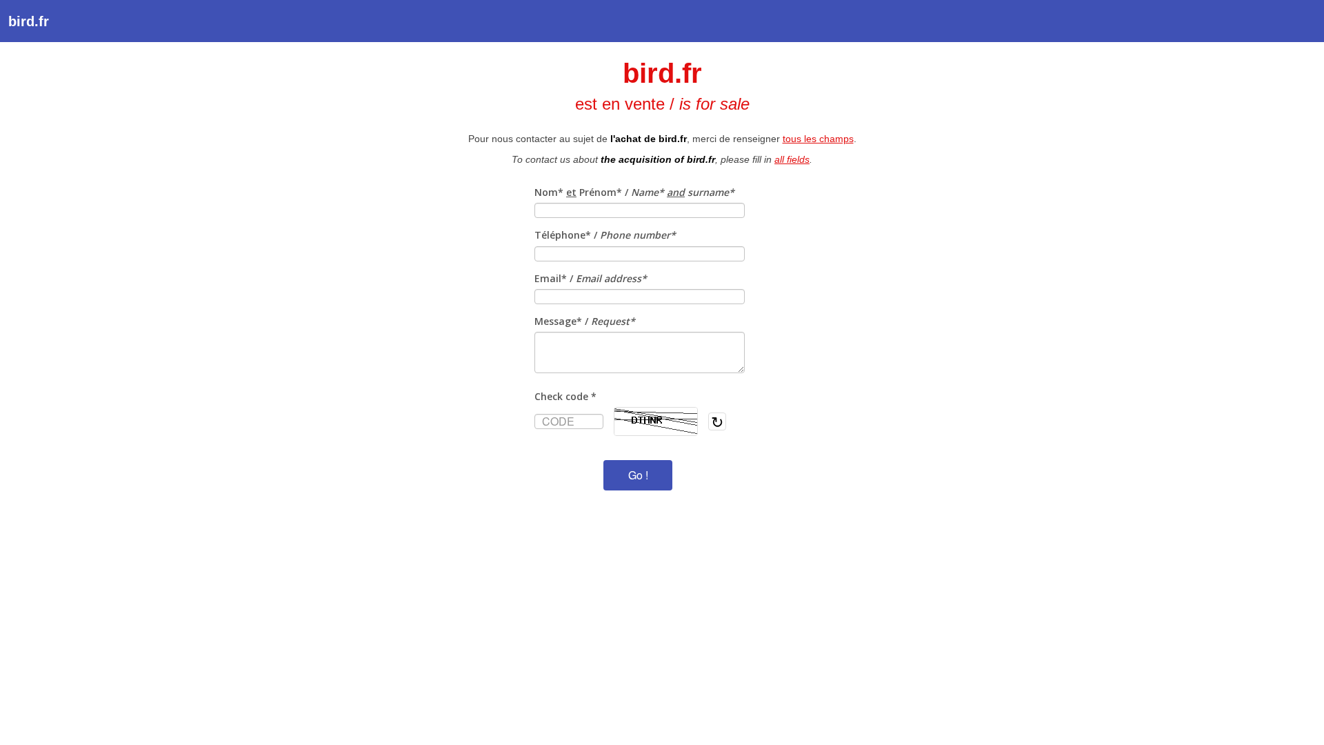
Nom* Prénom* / (634, 192)
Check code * (565, 396)
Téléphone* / (605, 234)
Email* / (590, 278)
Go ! (638, 475)
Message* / (584, 321)
